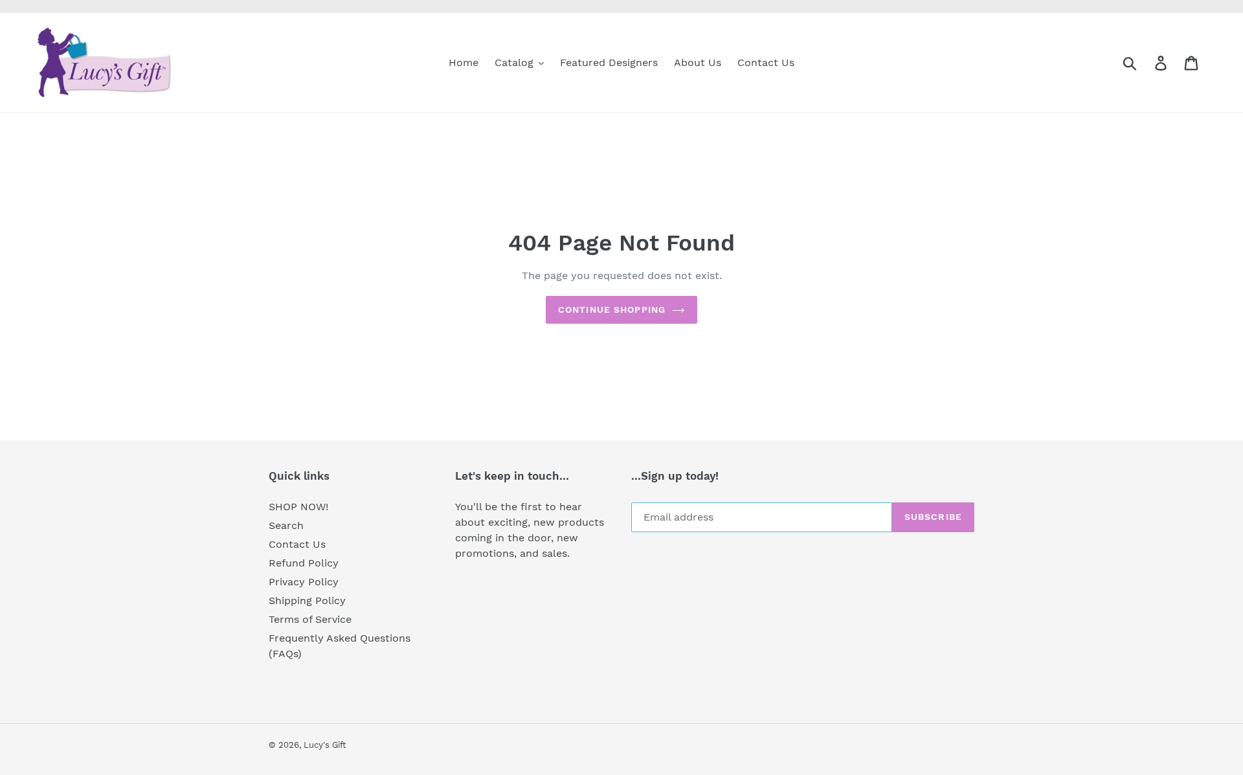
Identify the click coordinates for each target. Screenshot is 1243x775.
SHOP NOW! (298, 506)
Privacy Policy (304, 582)
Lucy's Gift (325, 745)
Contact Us (297, 544)
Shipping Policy (307, 600)
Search (286, 525)
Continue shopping (612, 309)
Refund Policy (304, 563)
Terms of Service (310, 619)
